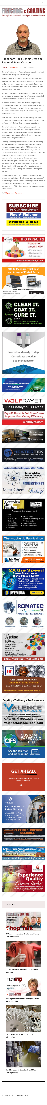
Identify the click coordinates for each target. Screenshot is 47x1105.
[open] (4, 2)
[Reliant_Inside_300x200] (23, 647)
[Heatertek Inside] (23, 454)
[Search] (42, 2)
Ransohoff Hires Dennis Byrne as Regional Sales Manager (22, 61)
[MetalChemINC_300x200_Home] (23, 480)
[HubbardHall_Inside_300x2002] (23, 679)
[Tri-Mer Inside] (23, 549)
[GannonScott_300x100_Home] (23, 436)
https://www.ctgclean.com (14, 193)
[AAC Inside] (23, 853)
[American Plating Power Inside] (23, 834)
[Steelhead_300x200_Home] (23, 776)
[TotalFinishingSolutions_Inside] (23, 313)
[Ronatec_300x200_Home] (23, 614)
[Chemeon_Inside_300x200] (23, 353)
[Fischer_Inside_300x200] (23, 281)
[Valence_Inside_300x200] (23, 711)
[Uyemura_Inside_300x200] (23, 582)
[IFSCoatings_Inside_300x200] (23, 248)
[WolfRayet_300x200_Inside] (23, 410)
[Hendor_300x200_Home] (23, 809)
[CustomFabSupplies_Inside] (23, 744)
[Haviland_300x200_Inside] (23, 878)
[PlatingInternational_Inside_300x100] (23, 385)
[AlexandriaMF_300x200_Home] (23, 514)
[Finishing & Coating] (23, 12)
